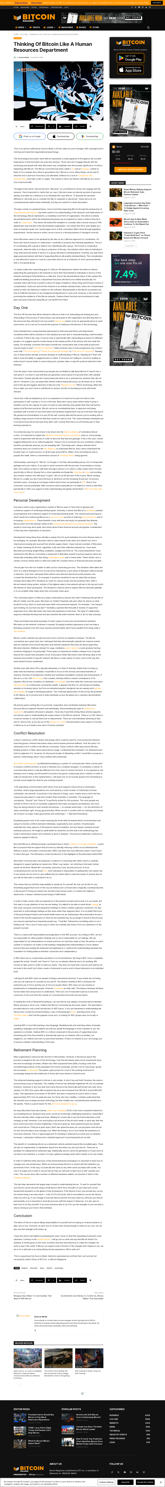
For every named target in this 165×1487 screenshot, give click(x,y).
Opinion (49, 1268)
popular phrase (43, 1239)
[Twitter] (135, 7)
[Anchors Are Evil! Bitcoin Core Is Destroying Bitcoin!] (68, 1417)
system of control (58, 722)
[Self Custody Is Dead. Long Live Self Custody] (89, 1358)
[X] (35, 1330)
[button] (148, 27)
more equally (59, 681)
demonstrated (20, 685)
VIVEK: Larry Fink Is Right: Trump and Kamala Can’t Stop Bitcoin (39, 1430)
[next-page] (19, 1384)
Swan (87, 472)
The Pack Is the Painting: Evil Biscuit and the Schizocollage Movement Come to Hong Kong (56, 1373)
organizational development (26, 212)
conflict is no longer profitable (83, 844)
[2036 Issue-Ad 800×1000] (130, 110)
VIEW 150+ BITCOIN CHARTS (130, 169)
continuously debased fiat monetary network (73, 524)
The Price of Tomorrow (83, 351)
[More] (90, 126)
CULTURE (23, 34)
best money (37, 678)
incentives (58, 988)
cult (73, 169)
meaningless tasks (56, 557)
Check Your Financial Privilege (55, 351)
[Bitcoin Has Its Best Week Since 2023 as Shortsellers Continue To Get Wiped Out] (116, 222)
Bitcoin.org (60, 321)
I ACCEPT (156, 3)
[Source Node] (15, 57)
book (73, 1012)
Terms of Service (21, 3)
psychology (59, 1268)
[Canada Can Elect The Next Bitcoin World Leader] (68, 1429)
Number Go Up (68, 385)
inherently (90, 510)
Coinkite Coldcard (22, 1177)
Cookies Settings (106, 1482)
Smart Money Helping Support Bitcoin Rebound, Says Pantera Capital (137, 192)
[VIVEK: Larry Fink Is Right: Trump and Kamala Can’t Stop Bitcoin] (20, 1431)
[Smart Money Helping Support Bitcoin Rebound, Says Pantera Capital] (116, 192)
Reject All (125, 1482)
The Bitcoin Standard (43, 348)
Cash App (78, 472)
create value (26, 222)
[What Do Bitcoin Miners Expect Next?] (20, 1444)
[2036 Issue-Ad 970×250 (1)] (82, 1393)
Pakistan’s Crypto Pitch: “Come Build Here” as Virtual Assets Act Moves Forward (137, 235)
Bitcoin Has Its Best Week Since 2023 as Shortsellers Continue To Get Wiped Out (136, 221)
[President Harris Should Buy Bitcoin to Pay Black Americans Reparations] (20, 1417)
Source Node (24, 57)
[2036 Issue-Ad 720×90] (103, 18)
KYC (84, 482)
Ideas (42, 1268)
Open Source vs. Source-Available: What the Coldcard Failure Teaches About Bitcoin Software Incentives (28, 1374)
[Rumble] (142, 7)
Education (34, 1268)
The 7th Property (31, 351)
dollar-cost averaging (56, 1110)
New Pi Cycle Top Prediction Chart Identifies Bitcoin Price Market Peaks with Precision (89, 1441)
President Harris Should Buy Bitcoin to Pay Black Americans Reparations (41, 1417)
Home (16, 34)
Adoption (24, 1268)
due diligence (50, 448)
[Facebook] (131, 7)
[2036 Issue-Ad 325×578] (130, 329)
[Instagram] (149, 7)
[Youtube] (139, 7)
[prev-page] (15, 1384)
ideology (85, 169)
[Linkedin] (146, 7)
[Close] (161, 1482)
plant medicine (72, 648)
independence (29, 520)
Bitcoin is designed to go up (64, 1104)
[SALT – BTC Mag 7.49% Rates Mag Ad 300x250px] (130, 270)
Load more (129, 246)
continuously (32, 1070)
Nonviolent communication (25, 763)
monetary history (67, 455)
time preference (89, 517)
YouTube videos (21, 1015)
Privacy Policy (36, 3)
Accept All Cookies (145, 1482)
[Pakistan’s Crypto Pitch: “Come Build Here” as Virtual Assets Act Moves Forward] (116, 236)
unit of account (56, 517)
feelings (94, 904)
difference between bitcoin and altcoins (63, 435)
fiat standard (19, 631)
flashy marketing (71, 432)
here (45, 871)
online (16, 1018)
